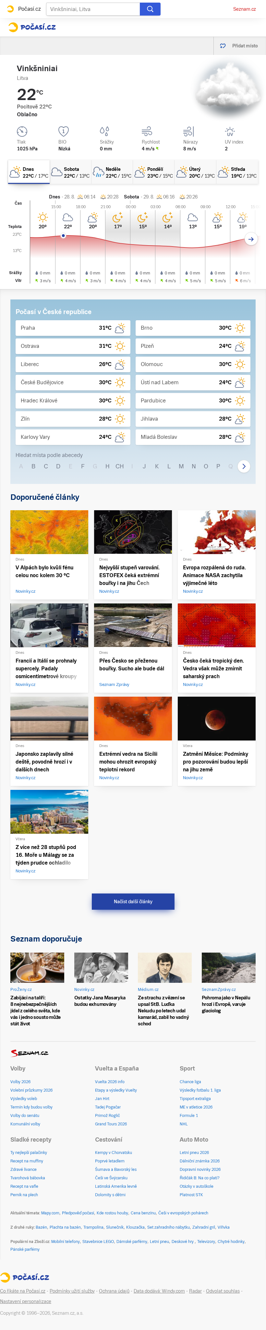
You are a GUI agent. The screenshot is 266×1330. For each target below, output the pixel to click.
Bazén (41, 1227)
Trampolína (93, 1227)
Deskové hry (183, 1241)
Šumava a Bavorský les (116, 1169)
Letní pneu (159, 1241)
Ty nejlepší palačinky (28, 1152)
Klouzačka (135, 1227)
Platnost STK (191, 1195)
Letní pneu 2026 (194, 1152)
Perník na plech (24, 1195)
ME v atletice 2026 (196, 1107)
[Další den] (251, 239)
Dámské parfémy (131, 1241)
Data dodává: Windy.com (159, 1291)
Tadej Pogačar (108, 1107)
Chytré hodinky (231, 1241)
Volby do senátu (24, 1115)
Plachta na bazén (65, 1227)
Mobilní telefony (65, 1241)
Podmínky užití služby (72, 1291)
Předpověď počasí (78, 1213)
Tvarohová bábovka (27, 1178)
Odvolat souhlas (223, 1291)
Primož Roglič (107, 1115)
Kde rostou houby (112, 1213)
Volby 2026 (20, 1082)
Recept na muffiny (26, 1161)
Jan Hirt (102, 1098)
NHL (184, 1124)
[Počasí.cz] (32, 27)
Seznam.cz (244, 9)
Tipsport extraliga (195, 1098)
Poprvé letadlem (110, 1161)
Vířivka (224, 1227)
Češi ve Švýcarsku (111, 1178)
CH (119, 466)
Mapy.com (50, 1213)
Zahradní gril (203, 1227)
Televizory (206, 1241)
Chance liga (190, 1082)
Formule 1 (189, 1115)
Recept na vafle (24, 1186)
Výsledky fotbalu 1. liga (200, 1090)
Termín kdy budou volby (31, 1107)
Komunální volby (25, 1124)
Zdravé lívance (23, 1169)
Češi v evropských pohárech (183, 1213)
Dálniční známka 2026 (200, 1161)
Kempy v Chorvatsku (113, 1152)
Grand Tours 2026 (111, 1124)
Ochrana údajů (114, 1291)
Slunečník (115, 1227)
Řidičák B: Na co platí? (200, 1178)
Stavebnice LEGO (98, 1241)
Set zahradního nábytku (168, 1227)
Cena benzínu (143, 1213)
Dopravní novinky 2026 (200, 1169)
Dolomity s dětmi (110, 1195)
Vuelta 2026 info (110, 1082)
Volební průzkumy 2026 (31, 1090)
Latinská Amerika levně (116, 1186)
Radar (195, 1291)
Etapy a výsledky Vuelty (116, 1090)
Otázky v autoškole (196, 1186)
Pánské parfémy (25, 1249)
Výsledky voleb (23, 1098)
